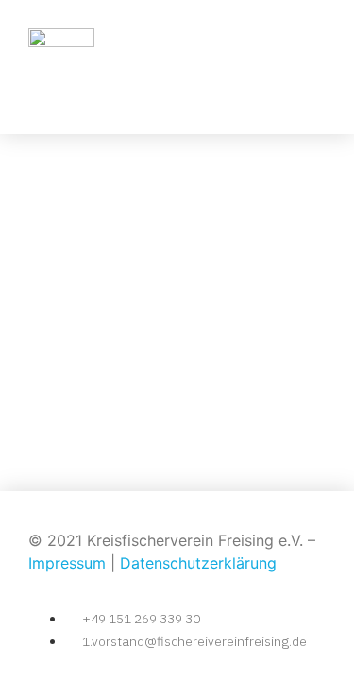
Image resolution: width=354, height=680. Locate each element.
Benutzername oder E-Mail (101, 159)
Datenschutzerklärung (198, 562)
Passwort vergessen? (177, 433)
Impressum (67, 562)
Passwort (42, 240)
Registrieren (264, 377)
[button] (308, 66)
